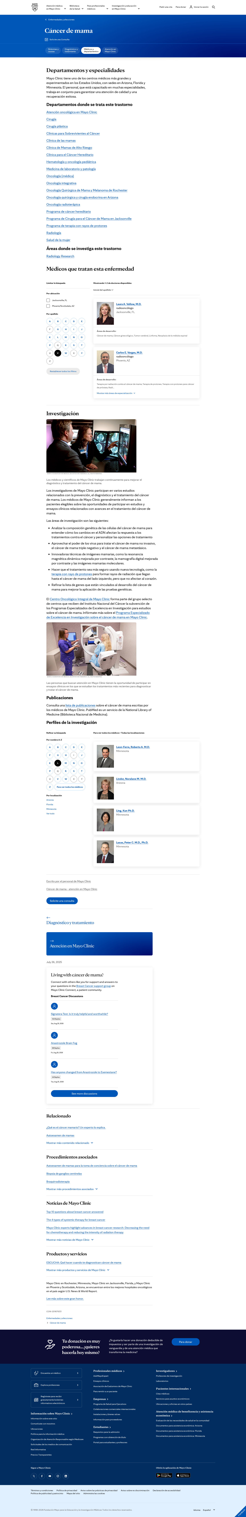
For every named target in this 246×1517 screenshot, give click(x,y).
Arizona (50, 799)
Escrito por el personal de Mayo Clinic (68, 881)
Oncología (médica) (60, 176)
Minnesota (51, 809)
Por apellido (52, 314)
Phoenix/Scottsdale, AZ (63, 306)
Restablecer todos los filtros (63, 371)
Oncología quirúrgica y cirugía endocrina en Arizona (82, 197)
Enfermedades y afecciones (61, 19)
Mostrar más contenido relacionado (67, 1143)
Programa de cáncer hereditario (68, 211)
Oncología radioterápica (63, 204)
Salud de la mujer (58, 240)
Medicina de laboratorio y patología (71, 169)
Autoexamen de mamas (60, 1135)
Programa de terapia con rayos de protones (76, 226)
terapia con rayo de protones (72, 574)
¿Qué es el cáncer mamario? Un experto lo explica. (75, 1127)
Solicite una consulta (62, 900)
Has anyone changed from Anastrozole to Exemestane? (84, 1072)
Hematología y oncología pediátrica (71, 162)
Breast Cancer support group (93, 986)
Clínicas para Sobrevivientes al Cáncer (73, 133)
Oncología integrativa (61, 183)
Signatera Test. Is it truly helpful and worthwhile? (79, 1014)
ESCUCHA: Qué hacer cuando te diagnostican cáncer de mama (83, 1262)
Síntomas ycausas (53, 50)
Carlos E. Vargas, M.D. (129, 352)
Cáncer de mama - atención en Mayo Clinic (71, 889)
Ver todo (50, 813)
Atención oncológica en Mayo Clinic (71, 112)
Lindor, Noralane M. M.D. (131, 778)
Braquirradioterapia (58, 1181)
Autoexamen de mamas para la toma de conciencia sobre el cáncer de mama (91, 1165)
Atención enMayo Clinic (110, 50)
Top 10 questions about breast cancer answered (74, 1211)
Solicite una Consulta (59, 39)
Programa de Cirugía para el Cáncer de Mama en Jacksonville (89, 218)
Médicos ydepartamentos (91, 50)
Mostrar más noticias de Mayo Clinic (68, 1239)
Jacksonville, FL (59, 300)
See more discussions (84, 1093)
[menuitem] (53, 50)
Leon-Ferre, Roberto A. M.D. (133, 747)
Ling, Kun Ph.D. (125, 810)
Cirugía (51, 119)
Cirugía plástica (57, 126)
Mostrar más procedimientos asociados (70, 1189)
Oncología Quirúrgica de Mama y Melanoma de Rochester (86, 190)
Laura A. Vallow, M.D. (128, 304)
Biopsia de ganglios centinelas (64, 1173)
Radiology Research (60, 256)
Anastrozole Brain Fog (64, 1043)
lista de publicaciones (80, 705)
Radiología (53, 233)
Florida (49, 804)
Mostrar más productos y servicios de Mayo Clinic (75, 1270)
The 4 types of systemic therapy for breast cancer (75, 1219)
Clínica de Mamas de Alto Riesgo (69, 147)
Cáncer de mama (69, 30)
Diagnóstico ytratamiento (71, 50)
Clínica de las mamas (61, 140)
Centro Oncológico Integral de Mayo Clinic (80, 599)
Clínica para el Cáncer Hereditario (69, 155)
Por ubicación (53, 293)
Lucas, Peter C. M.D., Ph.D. (132, 842)
